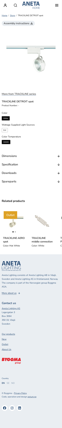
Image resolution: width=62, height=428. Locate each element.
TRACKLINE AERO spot (14, 239)
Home (4, 15)
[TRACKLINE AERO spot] (14, 221)
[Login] (5, 5)
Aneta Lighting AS (11, 308)
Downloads (9, 173)
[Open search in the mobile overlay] (15, 5)
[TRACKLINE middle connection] (42, 221)
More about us (9, 293)
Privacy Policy (20, 393)
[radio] (6, 118)
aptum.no (32, 396)
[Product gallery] (31, 58)
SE (8, 383)
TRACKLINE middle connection (42, 239)
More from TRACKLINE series (19, 94)
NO (13, 383)
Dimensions (9, 156)
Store (12, 15)
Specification (10, 164)
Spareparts (9, 181)
